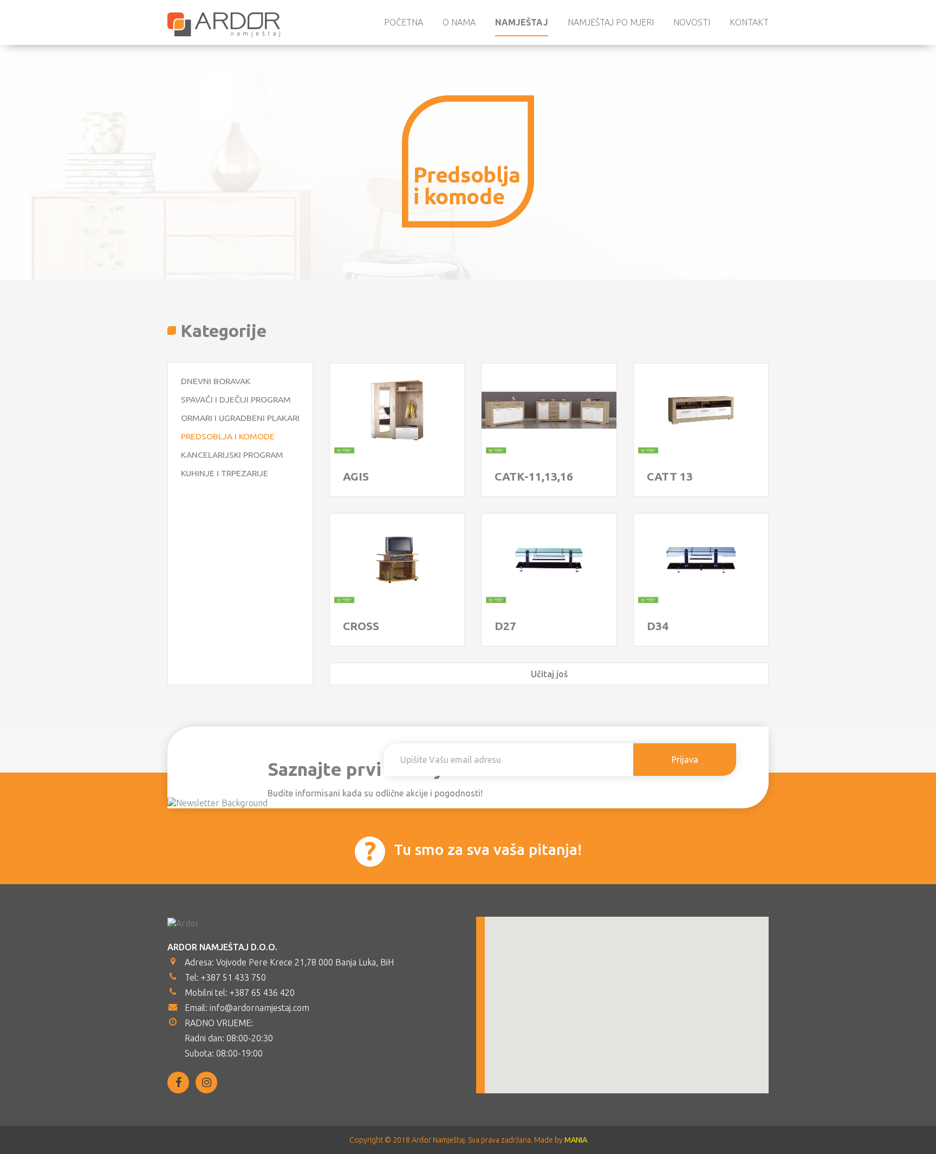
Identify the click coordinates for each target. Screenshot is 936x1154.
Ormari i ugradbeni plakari (240, 418)
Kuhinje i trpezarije (224, 473)
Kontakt (749, 22)
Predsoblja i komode (228, 436)
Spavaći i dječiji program (236, 399)
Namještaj (521, 22)
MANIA (575, 1140)
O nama (459, 22)
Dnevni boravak (215, 381)
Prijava (685, 759)
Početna (403, 22)
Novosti (691, 22)
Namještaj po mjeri (611, 22)
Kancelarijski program (232, 454)
